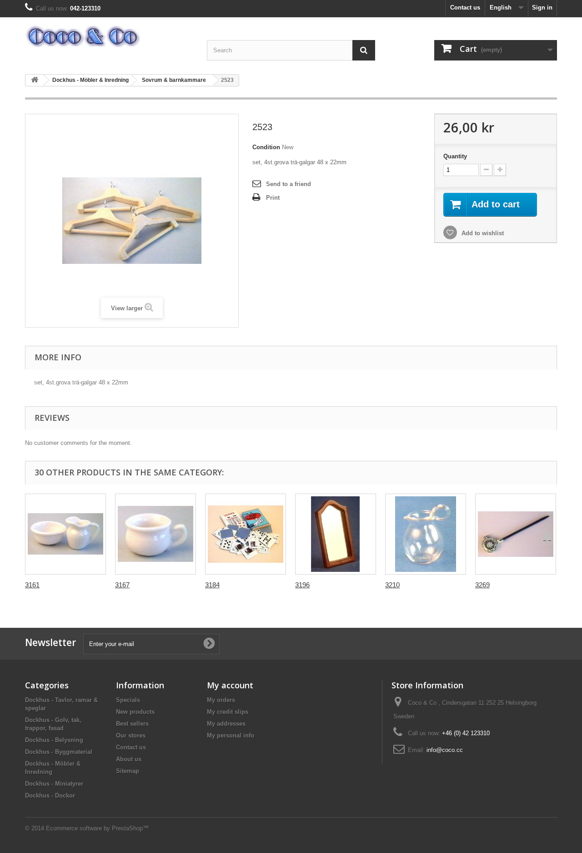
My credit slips (227, 711)
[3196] (335, 534)
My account (230, 685)
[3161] (65, 534)
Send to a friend (288, 184)
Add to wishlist (482, 233)
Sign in (542, 7)
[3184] (245, 534)
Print (273, 197)
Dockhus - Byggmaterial (58, 751)
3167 (122, 585)
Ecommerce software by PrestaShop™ (97, 828)
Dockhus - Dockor (50, 795)
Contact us (465, 7)
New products (135, 711)
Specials (128, 700)
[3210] (425, 534)
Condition (266, 147)
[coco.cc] (109, 36)
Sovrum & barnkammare (174, 80)
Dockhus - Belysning (54, 740)
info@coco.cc (444, 750)
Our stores (131, 735)
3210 (392, 585)
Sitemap (127, 770)
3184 (212, 585)
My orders (221, 700)
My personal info (230, 735)
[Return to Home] (34, 80)
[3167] (155, 534)
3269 (482, 585)
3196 (302, 585)
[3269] (515, 534)
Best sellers (132, 723)
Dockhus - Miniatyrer (54, 783)
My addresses (226, 723)
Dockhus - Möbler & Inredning (90, 80)
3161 (32, 585)
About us (128, 759)
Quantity (455, 156)
